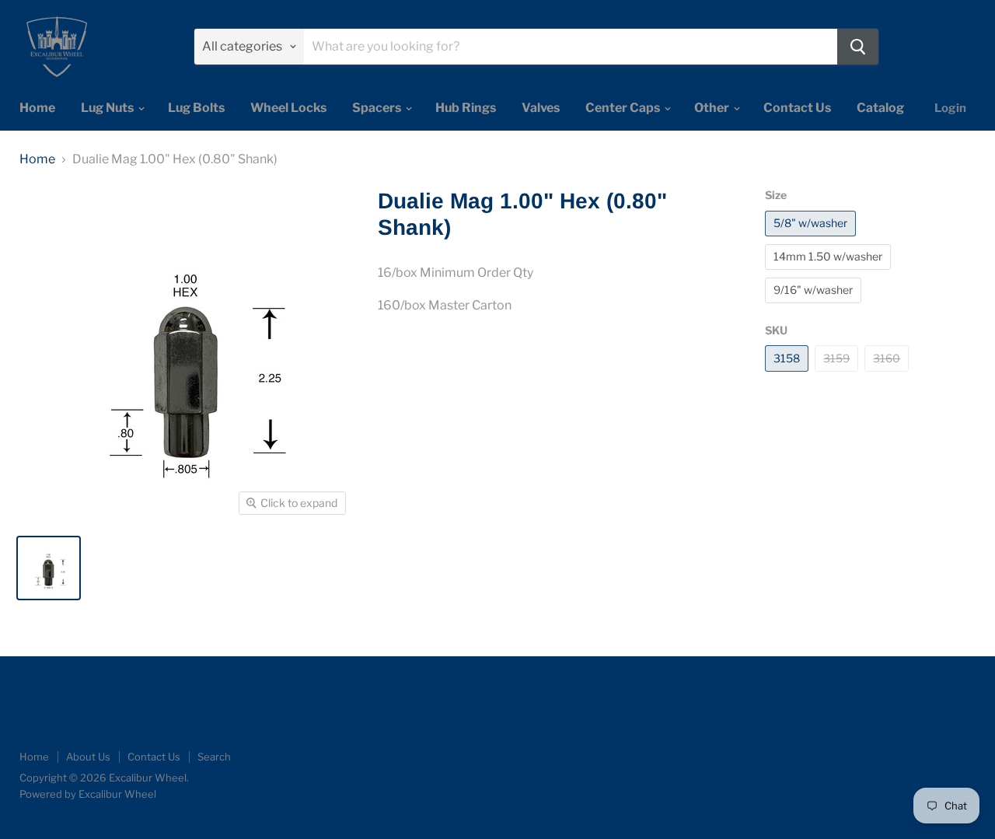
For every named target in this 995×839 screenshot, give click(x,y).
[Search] (857, 47)
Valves (541, 107)
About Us (88, 756)
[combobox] (570, 47)
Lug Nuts (108, 107)
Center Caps (623, 107)
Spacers (377, 107)
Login (950, 108)
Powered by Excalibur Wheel (87, 794)
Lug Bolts (196, 107)
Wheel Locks (288, 107)
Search (214, 756)
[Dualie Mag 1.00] (48, 568)
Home (37, 107)
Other (712, 107)
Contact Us (797, 107)
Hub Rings (465, 107)
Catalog (880, 107)
